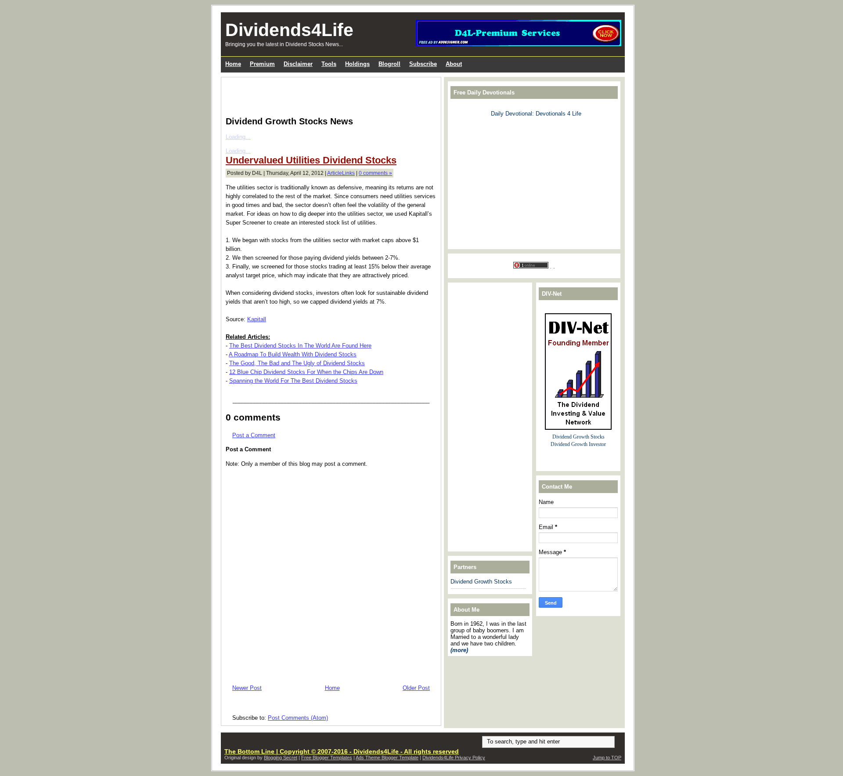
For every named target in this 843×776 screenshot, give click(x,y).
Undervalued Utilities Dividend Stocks (311, 160)
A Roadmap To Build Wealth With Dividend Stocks (293, 354)
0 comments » (375, 173)
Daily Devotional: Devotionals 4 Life (536, 113)
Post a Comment (253, 435)
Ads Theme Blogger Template (387, 757)
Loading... (238, 137)
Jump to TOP (607, 757)
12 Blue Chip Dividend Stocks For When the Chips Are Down (306, 372)
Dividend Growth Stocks (481, 581)
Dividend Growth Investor (578, 444)
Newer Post (247, 688)
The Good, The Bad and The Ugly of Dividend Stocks (297, 363)
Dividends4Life (289, 30)
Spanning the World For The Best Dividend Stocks (293, 380)
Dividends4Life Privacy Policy (453, 757)
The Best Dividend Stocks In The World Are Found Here (300, 345)
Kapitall (256, 319)
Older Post (416, 688)
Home (332, 688)
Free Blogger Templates (326, 757)
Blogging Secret (280, 757)
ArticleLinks (341, 173)
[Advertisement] (328, 95)
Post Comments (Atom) (298, 717)
